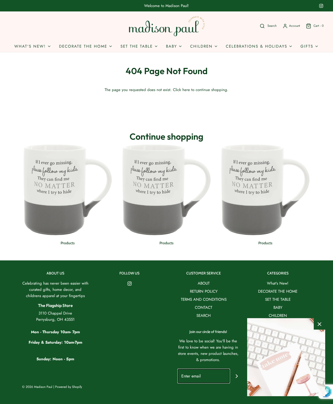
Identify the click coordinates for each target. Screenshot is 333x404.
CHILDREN (278, 315)
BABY (277, 307)
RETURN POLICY (203, 291)
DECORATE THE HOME (277, 291)
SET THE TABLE (278, 299)
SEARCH (203, 315)
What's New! (278, 283)
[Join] (237, 376)
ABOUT (204, 283)
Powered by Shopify (68, 386)
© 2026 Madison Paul (37, 386)
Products (68, 243)
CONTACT (203, 307)
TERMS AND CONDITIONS (204, 299)
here (186, 90)
